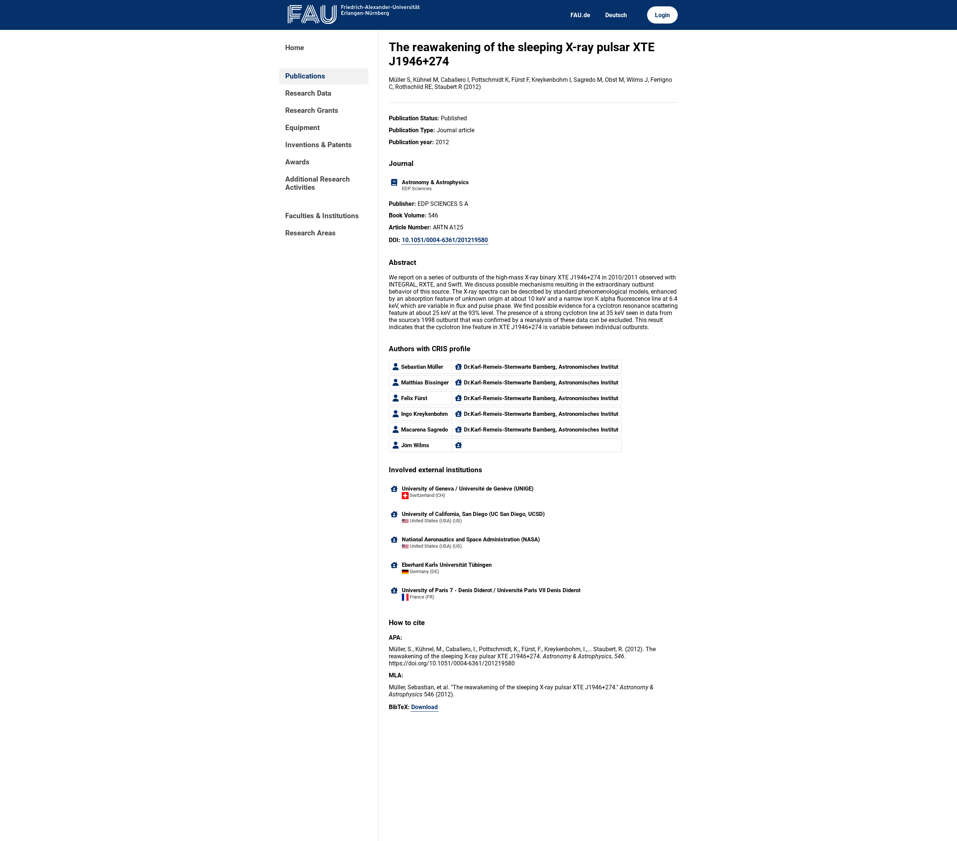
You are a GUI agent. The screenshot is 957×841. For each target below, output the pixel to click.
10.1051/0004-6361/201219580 (445, 240)
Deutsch (616, 15)
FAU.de (580, 15)
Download (424, 707)
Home (294, 48)
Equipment (302, 128)
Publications (305, 76)
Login (662, 15)
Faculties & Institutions (322, 216)
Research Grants (311, 110)
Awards (297, 162)
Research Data (308, 93)
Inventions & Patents (318, 145)
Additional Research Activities (317, 183)
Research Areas (310, 233)
